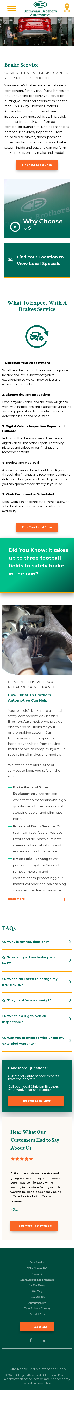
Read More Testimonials (34, 1225)
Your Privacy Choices (37, 1308)
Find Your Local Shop (37, 164)
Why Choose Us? (37, 1268)
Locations (39, 1326)
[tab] (37, 942)
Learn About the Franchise (37, 1280)
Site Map (37, 1291)
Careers (37, 1274)
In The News (37, 1285)
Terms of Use (37, 1297)
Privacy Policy (37, 1303)
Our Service (37, 1262)
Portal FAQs (37, 1314)
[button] (12, 8)
